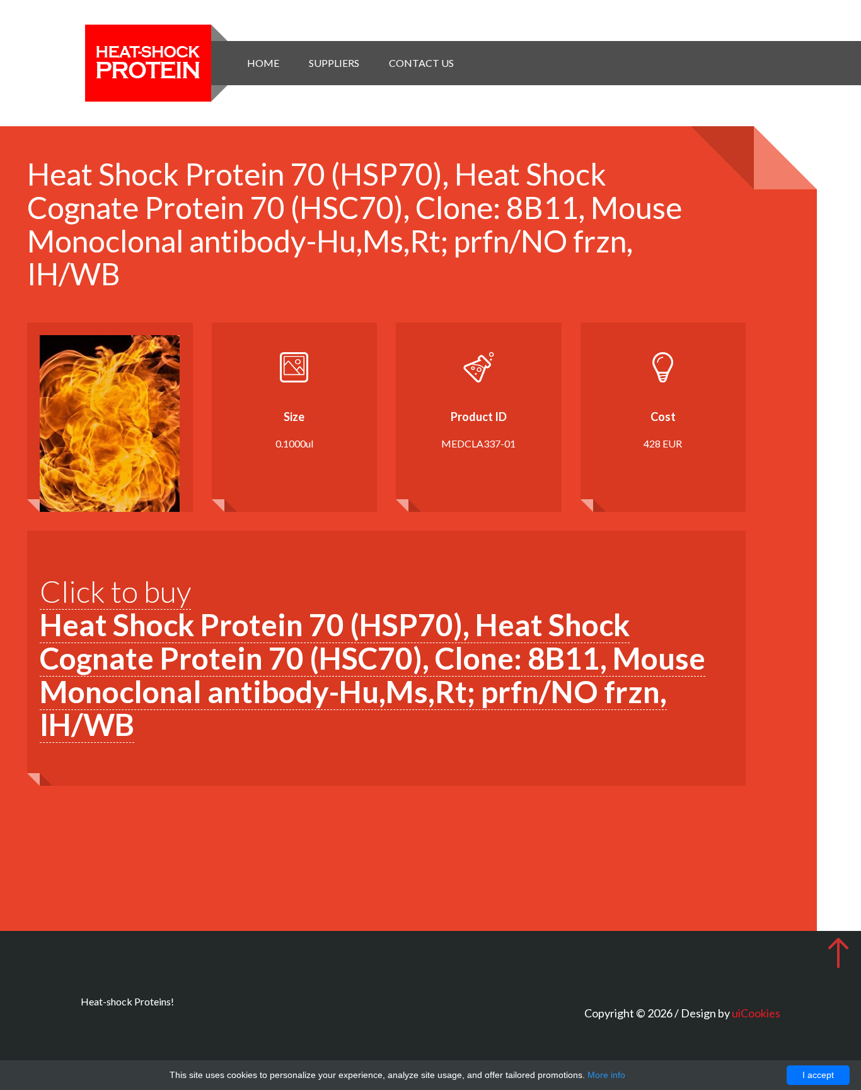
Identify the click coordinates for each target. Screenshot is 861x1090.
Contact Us (421, 63)
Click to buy (372, 657)
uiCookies (756, 1013)
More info (606, 1075)
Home (263, 63)
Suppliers (334, 63)
